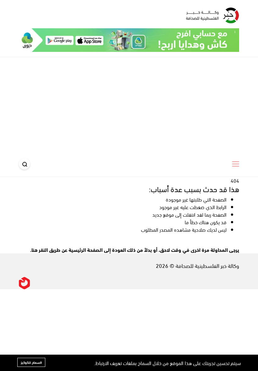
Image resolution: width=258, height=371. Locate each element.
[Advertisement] (129, 104)
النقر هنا (39, 249)
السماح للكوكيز (31, 362)
